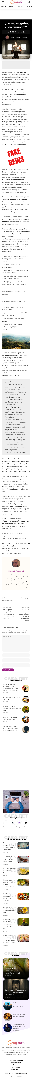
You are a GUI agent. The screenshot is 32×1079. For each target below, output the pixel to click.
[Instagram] (19, 825)
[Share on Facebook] (10, 32)
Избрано (16, 955)
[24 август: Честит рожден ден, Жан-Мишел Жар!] (25, 709)
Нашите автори (16, 1060)
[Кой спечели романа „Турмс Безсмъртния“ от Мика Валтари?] (25, 729)
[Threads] (26, 825)
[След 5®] (16, 2)
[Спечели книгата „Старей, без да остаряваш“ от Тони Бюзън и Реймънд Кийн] (25, 688)
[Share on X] (13, 32)
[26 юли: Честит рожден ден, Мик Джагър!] (7, 1027)
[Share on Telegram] (21, 32)
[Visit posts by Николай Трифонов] (7, 37)
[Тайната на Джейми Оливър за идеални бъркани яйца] (23, 882)
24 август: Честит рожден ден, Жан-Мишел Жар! (12, 708)
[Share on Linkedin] (18, 32)
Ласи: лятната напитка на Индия (9, 870)
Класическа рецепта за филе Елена (7, 859)
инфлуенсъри (16, 137)
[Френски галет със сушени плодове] (7, 1017)
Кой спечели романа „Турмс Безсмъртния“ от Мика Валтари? (11, 728)
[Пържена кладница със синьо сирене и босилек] (23, 896)
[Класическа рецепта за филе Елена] (23, 859)
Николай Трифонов (15, 37)
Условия (16, 1065)
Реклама (16, 1067)
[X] (12, 825)
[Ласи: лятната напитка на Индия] (23, 871)
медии (25, 598)
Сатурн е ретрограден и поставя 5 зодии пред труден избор (15, 992)
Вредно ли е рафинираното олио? (9, 910)
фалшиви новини (7, 600)
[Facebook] (6, 825)
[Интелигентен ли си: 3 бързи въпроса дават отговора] (23, 845)
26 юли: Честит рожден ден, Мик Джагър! (19, 1026)
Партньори (16, 1069)
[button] (3, 2)
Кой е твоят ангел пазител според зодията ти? (20, 1005)
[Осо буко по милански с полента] (25, 699)
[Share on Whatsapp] (15, 32)
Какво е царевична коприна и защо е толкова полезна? (12, 971)
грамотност (14, 598)
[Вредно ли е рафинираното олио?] (23, 910)
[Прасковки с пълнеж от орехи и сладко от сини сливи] (23, 938)
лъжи (21, 598)
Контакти (16, 1063)
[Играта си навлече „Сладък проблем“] (25, 719)
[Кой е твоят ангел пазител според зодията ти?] (7, 1006)
